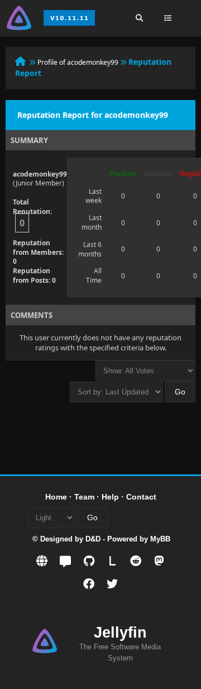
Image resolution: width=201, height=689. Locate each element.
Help (110, 496)
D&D (92, 539)
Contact (141, 496)
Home (56, 496)
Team (84, 496)
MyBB (160, 539)
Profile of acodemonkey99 (77, 62)
